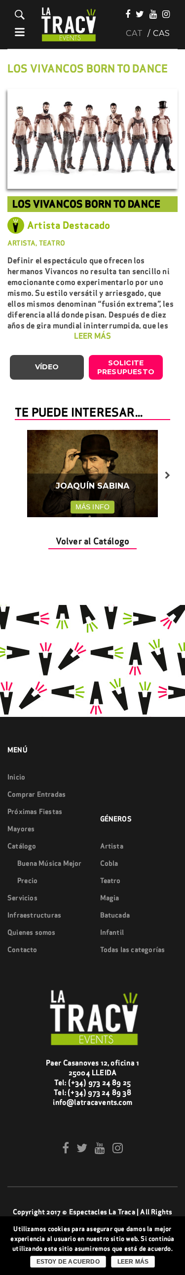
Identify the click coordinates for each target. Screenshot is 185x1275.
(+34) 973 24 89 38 (99, 1092)
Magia (109, 897)
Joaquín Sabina (93, 486)
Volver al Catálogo (93, 541)
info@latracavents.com (92, 1102)
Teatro (110, 880)
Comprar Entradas (36, 794)
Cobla (109, 863)
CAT (134, 33)
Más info (92, 507)
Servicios (22, 897)
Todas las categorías (132, 949)
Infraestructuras (34, 915)
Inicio (16, 777)
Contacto (22, 949)
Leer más (133, 1261)
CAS (161, 33)
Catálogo (22, 846)
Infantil (112, 932)
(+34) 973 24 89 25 (99, 1082)
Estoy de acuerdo (68, 1261)
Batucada (115, 915)
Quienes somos (31, 932)
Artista (111, 846)
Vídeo (47, 366)
